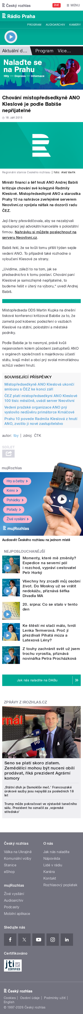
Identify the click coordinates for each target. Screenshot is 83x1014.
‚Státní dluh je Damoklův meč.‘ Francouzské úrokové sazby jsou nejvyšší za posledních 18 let (39, 791)
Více (64, 50)
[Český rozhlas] (16, 5)
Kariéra (49, 872)
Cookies (10, 998)
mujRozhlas (12, 468)
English (9, 1002)
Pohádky (13, 500)
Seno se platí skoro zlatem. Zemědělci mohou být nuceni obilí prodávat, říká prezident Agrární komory (39, 770)
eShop (9, 872)
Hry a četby (15, 481)
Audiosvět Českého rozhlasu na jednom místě (36, 540)
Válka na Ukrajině (18, 852)
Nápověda (51, 858)
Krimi (11, 490)
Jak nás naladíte (56, 852)
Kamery (75, 24)
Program (34, 24)
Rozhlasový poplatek (60, 885)
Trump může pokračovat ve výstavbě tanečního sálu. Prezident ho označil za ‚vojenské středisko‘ (40, 808)
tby (16, 435)
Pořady (12, 509)
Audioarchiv (55, 24)
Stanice (10, 865)
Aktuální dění (15, 50)
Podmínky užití (55, 998)
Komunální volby (17, 858)
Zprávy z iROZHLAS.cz (25, 702)
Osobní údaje (30, 998)
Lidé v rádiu (52, 865)
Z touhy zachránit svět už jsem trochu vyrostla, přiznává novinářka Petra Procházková (51, 653)
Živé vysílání (16, 519)
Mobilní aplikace (17, 914)
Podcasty (11, 907)
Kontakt (49, 878)
